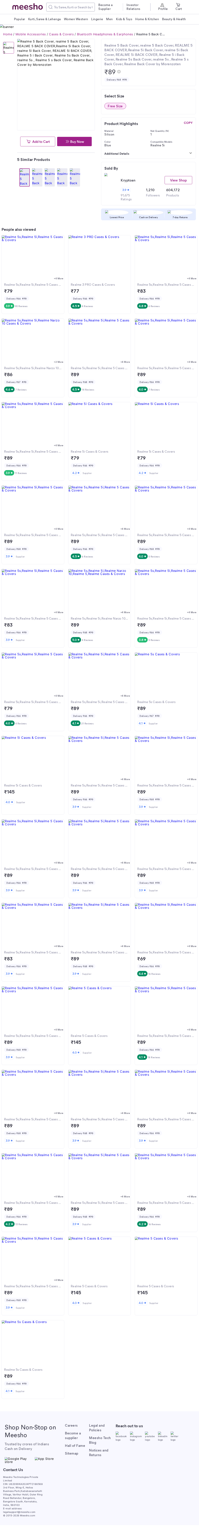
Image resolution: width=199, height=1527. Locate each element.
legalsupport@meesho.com (19, 1512)
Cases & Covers (61, 34)
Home (7, 34)
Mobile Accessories (31, 34)
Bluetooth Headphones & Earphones (105, 34)
